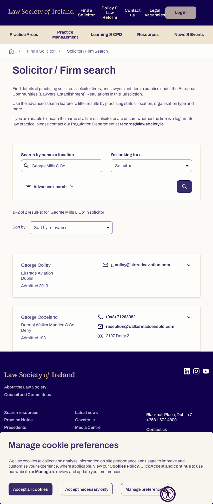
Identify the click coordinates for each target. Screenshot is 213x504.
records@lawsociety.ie (142, 124)
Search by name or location (47, 154)
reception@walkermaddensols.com (140, 326)
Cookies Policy (124, 466)
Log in (181, 12)
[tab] (23, 34)
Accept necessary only (86, 489)
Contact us (133, 12)
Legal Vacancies (155, 12)
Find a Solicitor (86, 12)
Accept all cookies (30, 489)
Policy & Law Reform (110, 13)
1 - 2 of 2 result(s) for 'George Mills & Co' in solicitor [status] (58, 212)
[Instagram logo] (196, 371)
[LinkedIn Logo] (187, 371)
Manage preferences (145, 489)
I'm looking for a (126, 154)
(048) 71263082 (121, 317)
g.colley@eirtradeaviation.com (140, 265)
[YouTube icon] (206, 371)
